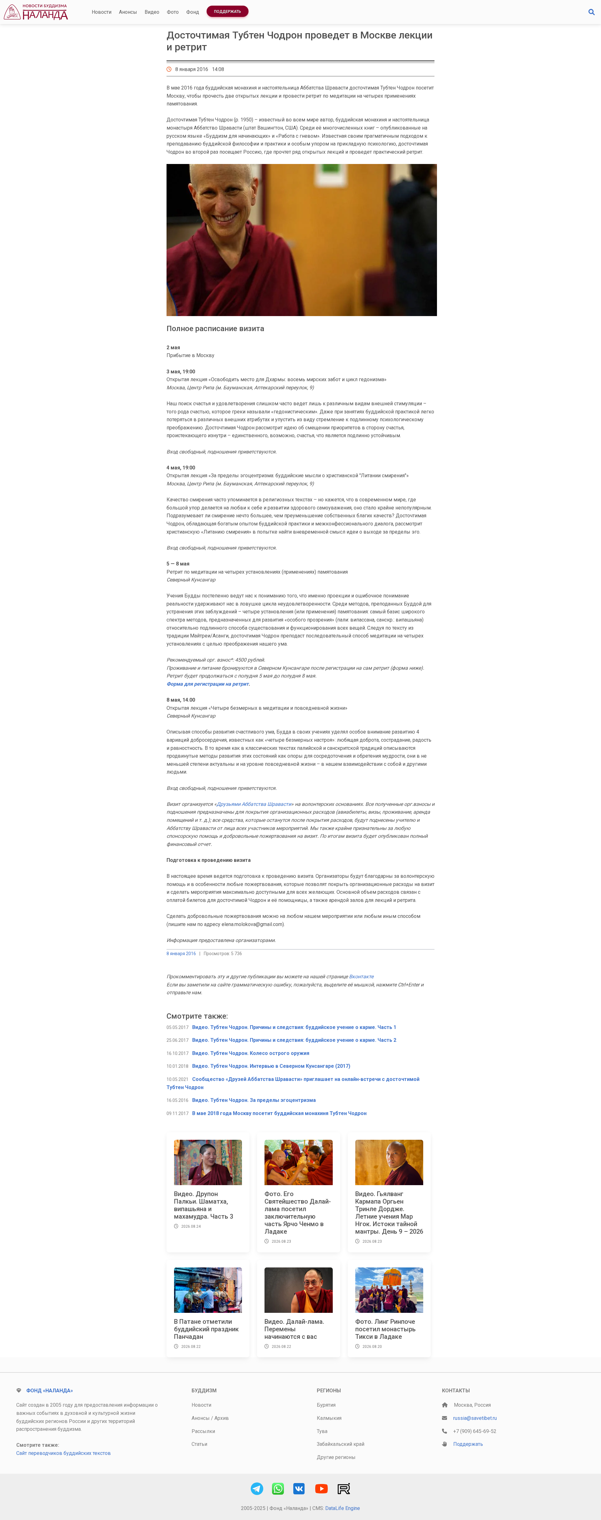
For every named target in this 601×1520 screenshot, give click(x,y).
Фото (173, 12)
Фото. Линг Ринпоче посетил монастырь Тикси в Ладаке (385, 1329)
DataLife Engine (342, 1508)
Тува (322, 1431)
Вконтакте (361, 977)
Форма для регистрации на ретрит (208, 684)
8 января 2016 (181, 953)
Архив (221, 1418)
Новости (101, 12)
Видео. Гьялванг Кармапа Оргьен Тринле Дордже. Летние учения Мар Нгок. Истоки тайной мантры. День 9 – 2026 (389, 1212)
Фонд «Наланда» (49, 1391)
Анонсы (128, 12)
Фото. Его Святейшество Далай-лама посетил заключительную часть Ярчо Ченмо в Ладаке (298, 1212)
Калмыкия (329, 1418)
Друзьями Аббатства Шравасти (254, 804)
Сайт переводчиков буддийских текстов (63, 1453)
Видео (152, 12)
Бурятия (326, 1405)
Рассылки (203, 1431)
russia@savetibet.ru (475, 1418)
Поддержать (227, 11)
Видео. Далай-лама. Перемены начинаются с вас (294, 1329)
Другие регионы (336, 1457)
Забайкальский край (340, 1444)
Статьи (199, 1444)
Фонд (192, 12)
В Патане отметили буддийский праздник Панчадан (206, 1329)
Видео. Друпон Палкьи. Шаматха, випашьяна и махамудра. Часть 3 (203, 1205)
